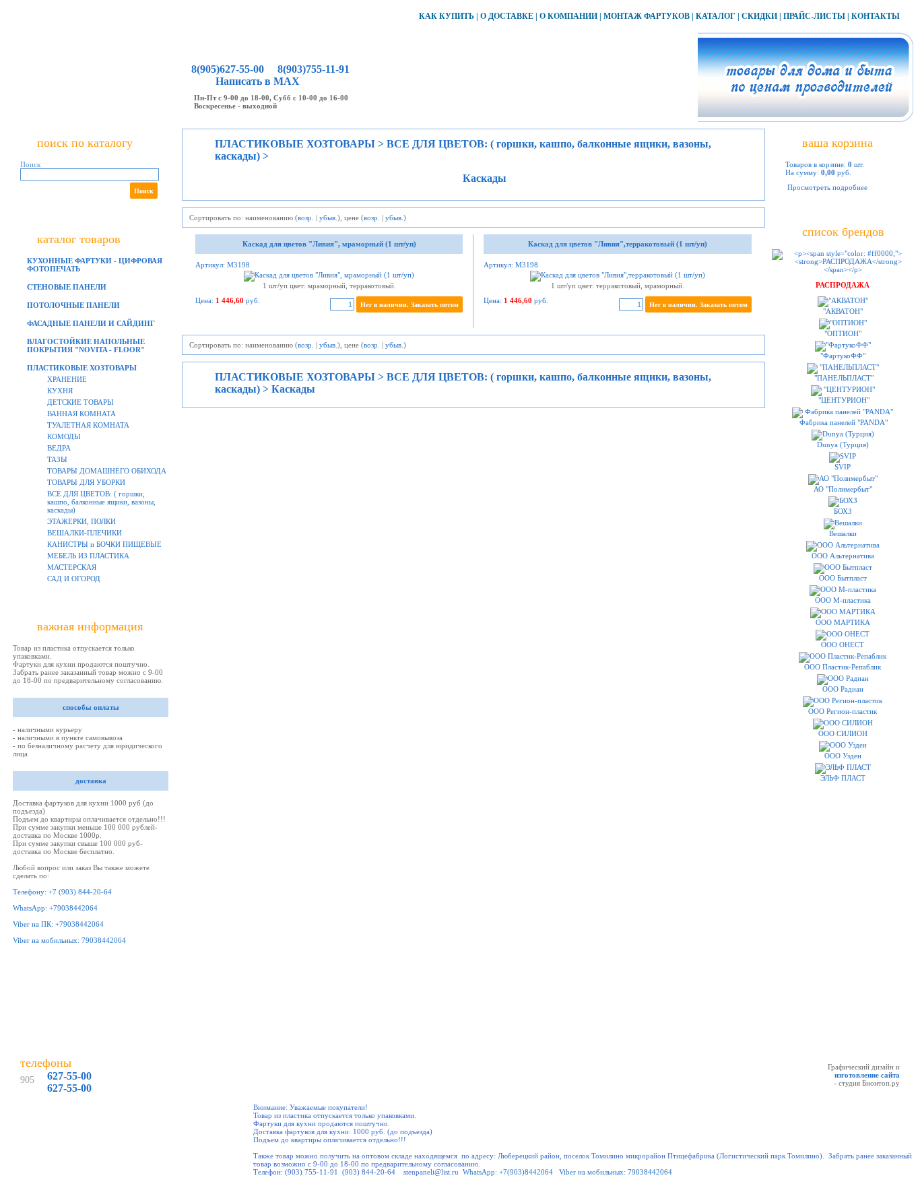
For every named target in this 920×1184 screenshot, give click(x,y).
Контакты (875, 16)
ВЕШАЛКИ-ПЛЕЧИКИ (84, 533)
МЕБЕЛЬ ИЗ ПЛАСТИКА (88, 556)
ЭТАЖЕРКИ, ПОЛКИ (81, 521)
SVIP (842, 467)
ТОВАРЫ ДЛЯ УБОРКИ (86, 482)
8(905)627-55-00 (227, 69)
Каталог (715, 16)
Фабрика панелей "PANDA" (842, 422)
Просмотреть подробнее (827, 187)
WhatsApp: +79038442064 (55, 908)
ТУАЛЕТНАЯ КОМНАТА (88, 425)
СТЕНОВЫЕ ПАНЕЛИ (66, 287)
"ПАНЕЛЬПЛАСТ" (843, 378)
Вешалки (843, 533)
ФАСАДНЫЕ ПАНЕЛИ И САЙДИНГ (91, 323)
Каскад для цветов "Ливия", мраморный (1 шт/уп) (329, 244)
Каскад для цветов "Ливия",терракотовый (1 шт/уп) (617, 244)
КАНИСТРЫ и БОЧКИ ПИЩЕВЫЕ (104, 544)
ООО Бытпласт (843, 578)
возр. (306, 217)
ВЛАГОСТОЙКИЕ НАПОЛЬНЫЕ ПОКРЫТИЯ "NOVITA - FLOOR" (86, 345)
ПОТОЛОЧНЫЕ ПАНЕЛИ (73, 305)
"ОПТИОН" (842, 333)
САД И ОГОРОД (73, 578)
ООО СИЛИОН (842, 733)
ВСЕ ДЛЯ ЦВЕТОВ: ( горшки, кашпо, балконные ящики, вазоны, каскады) (101, 502)
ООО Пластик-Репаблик (842, 667)
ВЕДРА (59, 448)
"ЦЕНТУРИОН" (842, 400)
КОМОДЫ (64, 436)
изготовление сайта (867, 1075)
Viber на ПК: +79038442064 (58, 924)
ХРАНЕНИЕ (67, 379)
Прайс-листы (814, 16)
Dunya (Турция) (843, 444)
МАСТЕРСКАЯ (71, 567)
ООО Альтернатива (843, 556)
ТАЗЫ (57, 459)
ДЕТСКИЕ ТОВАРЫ (80, 402)
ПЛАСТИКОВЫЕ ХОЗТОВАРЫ (82, 368)
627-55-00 (69, 1076)
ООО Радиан (842, 689)
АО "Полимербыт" (843, 489)
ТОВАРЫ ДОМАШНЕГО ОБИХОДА (106, 471)
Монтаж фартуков (646, 16)
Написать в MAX (258, 81)
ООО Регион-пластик (842, 711)
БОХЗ (843, 511)
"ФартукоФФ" (842, 356)
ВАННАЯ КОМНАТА (81, 413)
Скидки (759, 16)
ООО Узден (842, 756)
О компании (568, 16)
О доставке (506, 16)
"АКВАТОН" (843, 311)
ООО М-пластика (843, 600)
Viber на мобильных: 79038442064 (69, 940)
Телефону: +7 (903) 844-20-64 (62, 892)
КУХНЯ (60, 391)
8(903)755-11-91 (312, 69)
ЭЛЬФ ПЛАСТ (842, 778)
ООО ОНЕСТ (842, 644)
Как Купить (446, 16)
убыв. (328, 217)
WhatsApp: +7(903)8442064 (508, 1172)
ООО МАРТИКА (843, 622)
